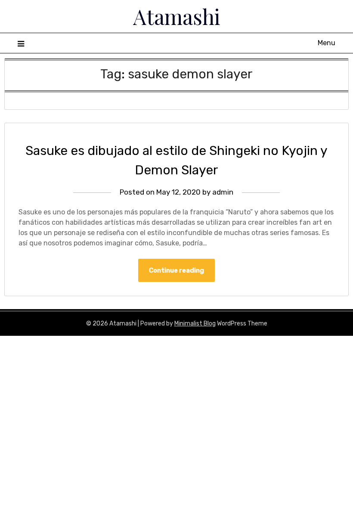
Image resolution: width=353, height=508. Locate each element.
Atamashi (176, 16)
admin (222, 192)
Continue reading (176, 270)
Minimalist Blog (195, 323)
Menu (326, 43)
